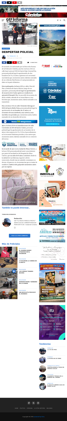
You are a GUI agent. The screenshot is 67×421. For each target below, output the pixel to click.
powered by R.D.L (39, 416)
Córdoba (30, 408)
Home (16, 408)
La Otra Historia (39, 408)
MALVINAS (49, 408)
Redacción (13, 56)
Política (22, 408)
